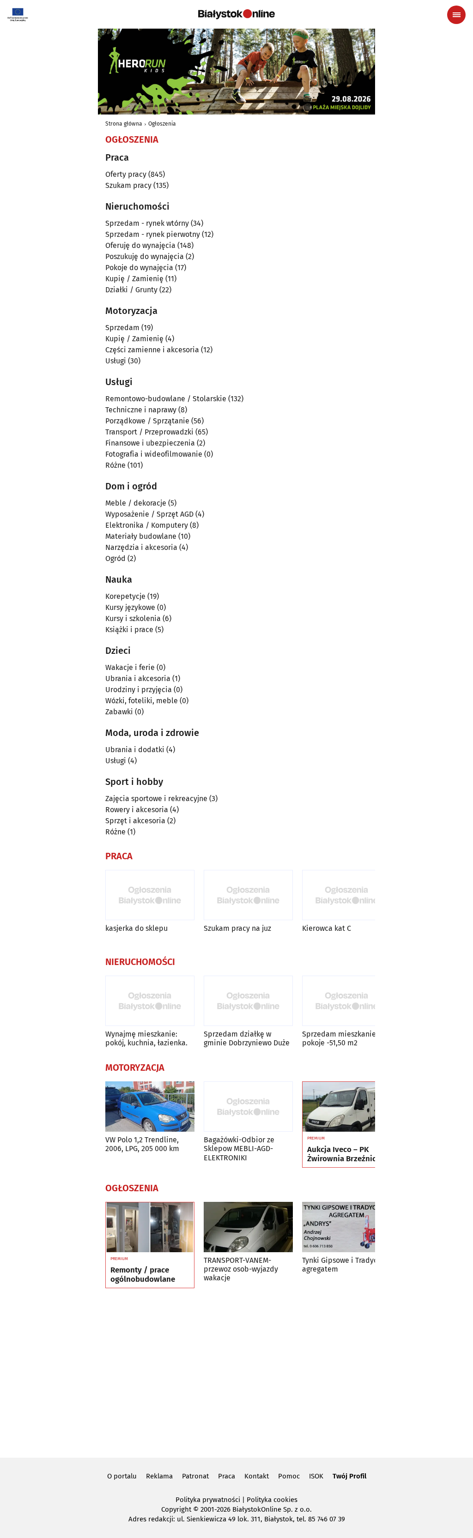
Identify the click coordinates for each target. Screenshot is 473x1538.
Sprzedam (122, 327)
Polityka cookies (272, 1500)
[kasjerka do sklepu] (149, 895)
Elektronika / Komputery (146, 525)
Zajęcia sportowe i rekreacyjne (156, 798)
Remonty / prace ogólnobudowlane (142, 1275)
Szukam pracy (128, 185)
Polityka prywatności (208, 1500)
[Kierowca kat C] (346, 895)
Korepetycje (125, 596)
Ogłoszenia (162, 124)
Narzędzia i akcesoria (141, 547)
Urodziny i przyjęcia (138, 689)
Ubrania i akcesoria (137, 678)
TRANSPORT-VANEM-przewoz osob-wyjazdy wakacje (241, 1269)
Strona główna (123, 124)
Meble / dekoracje (135, 503)
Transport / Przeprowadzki (149, 432)
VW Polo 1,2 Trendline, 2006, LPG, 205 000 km (142, 1144)
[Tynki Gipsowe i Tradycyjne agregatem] (346, 1227)
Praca (226, 1476)
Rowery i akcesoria (136, 809)
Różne (115, 465)
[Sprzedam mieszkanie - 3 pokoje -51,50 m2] (346, 1001)
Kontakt (256, 1476)
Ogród (115, 558)
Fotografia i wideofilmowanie (153, 454)
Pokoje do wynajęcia (139, 267)
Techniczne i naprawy (140, 409)
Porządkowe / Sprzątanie (147, 420)
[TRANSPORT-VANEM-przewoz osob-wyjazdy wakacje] (248, 1227)
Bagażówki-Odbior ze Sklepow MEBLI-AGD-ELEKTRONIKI (239, 1148)
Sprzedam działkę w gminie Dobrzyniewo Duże (247, 1038)
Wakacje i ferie (130, 667)
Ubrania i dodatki (134, 749)
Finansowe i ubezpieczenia (150, 443)
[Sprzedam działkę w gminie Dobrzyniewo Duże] (248, 1001)
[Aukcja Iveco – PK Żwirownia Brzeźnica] (347, 1107)
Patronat (195, 1476)
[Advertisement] (236, 1371)
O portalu (122, 1476)
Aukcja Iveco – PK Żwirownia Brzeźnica (343, 1154)
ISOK (316, 1476)
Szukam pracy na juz (237, 928)
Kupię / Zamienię (134, 278)
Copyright (176, 1509)
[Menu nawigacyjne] (456, 15)
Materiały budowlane (140, 536)
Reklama (159, 1476)
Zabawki (119, 711)
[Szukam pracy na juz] (248, 895)
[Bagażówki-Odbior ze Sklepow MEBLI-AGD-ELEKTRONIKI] (248, 1106)
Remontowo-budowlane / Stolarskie (165, 398)
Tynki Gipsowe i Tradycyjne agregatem (346, 1264)
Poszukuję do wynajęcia (144, 256)
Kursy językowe (130, 607)
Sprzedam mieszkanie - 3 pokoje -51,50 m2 (344, 1038)
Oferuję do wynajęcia (140, 245)
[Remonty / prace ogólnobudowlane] (150, 1227)
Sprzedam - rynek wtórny (147, 223)
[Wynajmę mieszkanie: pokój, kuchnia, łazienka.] (149, 1001)
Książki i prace (129, 629)
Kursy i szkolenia (133, 618)
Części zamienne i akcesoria (152, 349)
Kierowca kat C (326, 928)
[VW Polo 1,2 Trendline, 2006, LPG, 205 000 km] (149, 1106)
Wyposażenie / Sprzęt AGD (149, 514)
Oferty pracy (125, 174)
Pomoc (289, 1476)
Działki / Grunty (131, 289)
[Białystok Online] (236, 14)
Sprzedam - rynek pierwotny (152, 234)
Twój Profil (349, 1476)
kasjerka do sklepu (136, 928)
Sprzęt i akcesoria (135, 820)
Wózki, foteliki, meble (141, 700)
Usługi (115, 360)
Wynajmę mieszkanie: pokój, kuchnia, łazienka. (146, 1038)
